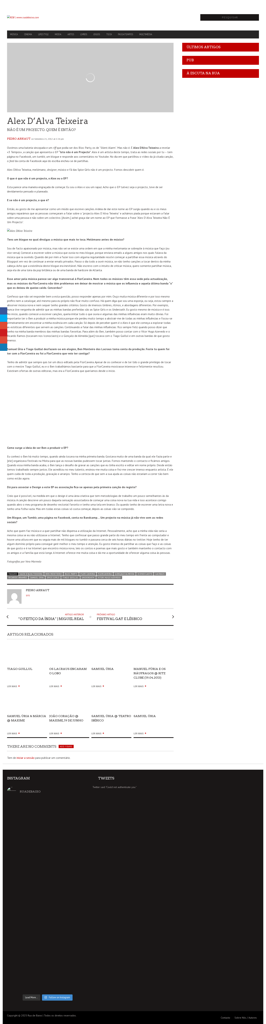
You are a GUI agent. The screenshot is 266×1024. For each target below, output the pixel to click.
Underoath (88, 577)
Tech (109, 34)
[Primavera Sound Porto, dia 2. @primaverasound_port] (48, 827)
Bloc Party (71, 574)
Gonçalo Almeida (124, 574)
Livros (83, 34)
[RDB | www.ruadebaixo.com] (45, 17)
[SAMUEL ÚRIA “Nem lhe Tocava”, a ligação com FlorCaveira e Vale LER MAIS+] (154, 693)
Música (14, 34)
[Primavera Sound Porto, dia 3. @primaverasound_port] (20, 829)
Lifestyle (43, 34)
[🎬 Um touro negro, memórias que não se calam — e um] (20, 954)
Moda (58, 34)
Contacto (225, 1017)
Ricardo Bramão (18, 577)
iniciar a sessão (26, 758)
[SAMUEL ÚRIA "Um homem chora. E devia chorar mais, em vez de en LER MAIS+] (111, 645)
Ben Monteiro (54, 574)
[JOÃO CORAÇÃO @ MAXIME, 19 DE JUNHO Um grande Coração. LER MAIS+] (69, 693)
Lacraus (159, 574)
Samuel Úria (37, 577)
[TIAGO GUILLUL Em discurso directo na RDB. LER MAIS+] (27, 645)
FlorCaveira (105, 574)
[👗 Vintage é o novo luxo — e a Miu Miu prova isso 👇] (75, 952)
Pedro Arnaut (19, 138)
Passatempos (125, 34)
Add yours (66, 746)
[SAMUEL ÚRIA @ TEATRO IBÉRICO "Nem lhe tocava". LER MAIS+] (111, 693)
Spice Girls (53, 577)
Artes (70, 34)
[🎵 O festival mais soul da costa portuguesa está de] (20, 889)
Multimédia (145, 34)
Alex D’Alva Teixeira (31, 574)
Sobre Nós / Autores (246, 1017)
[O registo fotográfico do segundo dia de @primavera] (48, 878)
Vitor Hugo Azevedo (109, 577)
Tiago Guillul (70, 577)
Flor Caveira (88, 574)
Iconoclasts (145, 574)
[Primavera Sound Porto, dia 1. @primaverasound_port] (75, 827)
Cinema (28, 34)
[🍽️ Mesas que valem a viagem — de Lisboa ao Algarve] (48, 956)
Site (28, 595)
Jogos (96, 34)
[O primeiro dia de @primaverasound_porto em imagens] (75, 876)
